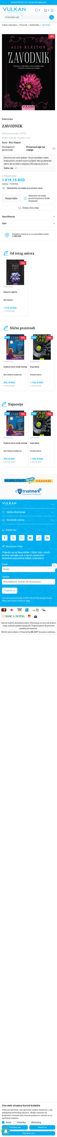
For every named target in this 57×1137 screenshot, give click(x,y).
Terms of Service (18, 601)
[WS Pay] (35, 609)
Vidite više (9, 168)
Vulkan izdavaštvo (9, 25)
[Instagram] (21, 538)
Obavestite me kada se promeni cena (24, 188)
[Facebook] (4, 538)
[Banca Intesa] (13, 616)
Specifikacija (8, 216)
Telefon (5, 576)
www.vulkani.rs (14, 632)
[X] (13, 538)
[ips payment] (44, 609)
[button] (46, 10)
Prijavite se (9, 590)
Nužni (8, 1122)
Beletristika (34, 25)
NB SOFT (34, 632)
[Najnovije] (7, 338)
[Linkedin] (47, 538)
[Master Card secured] (29, 616)
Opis (4, 223)
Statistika (21, 1122)
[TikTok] (38, 538)
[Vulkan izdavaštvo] (14, 10)
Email (4, 564)
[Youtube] (30, 538)
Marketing (36, 1122)
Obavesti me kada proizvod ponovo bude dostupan (39, 198)
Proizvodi (23, 25)
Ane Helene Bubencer (12, 375)
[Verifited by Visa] (35, 616)
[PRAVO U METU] (15, 272)
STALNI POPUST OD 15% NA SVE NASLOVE (28, 2)
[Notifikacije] (6, 1131)
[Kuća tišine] (41, 347)
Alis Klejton (15, 142)
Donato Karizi (35, 375)
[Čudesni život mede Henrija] (15, 347)
